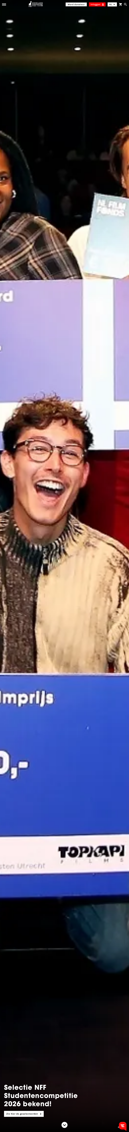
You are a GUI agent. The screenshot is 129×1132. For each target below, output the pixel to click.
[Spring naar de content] (64, 1125)
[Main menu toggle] (4, 4)
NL (110, 4)
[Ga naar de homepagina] (36, 4)
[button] (118, 1127)
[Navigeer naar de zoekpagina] (125, 4)
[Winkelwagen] (120, 4)
